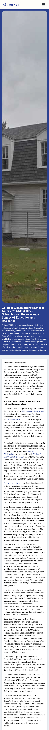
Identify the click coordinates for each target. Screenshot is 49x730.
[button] (43, 4)
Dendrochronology (12, 483)
